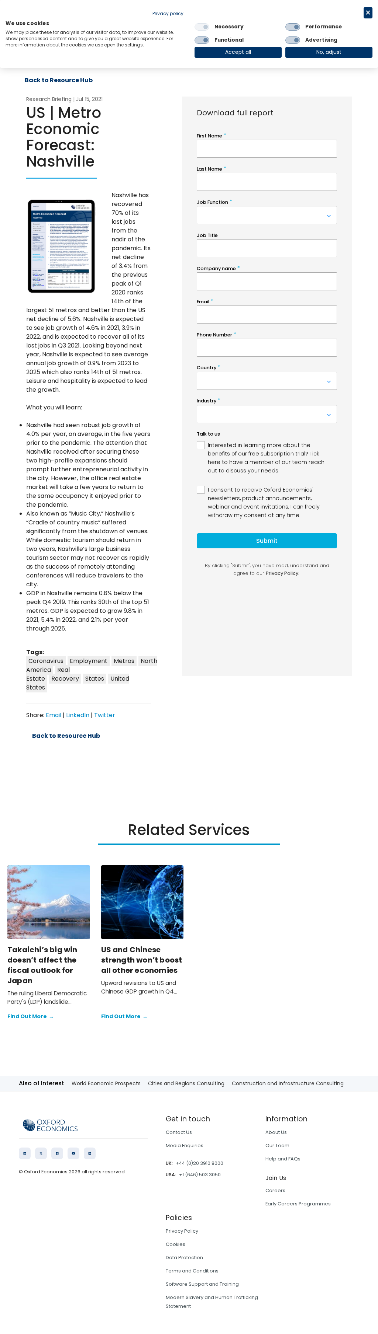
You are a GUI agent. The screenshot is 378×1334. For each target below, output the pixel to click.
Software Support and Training (202, 1284)
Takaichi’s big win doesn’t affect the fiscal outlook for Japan (42, 965)
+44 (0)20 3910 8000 (199, 1163)
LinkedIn (77, 715)
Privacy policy (167, 13)
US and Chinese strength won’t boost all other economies (141, 959)
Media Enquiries (184, 1145)
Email (53, 715)
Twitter (104, 715)
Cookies (175, 1244)
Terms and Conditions (192, 1271)
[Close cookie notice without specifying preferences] (368, 12)
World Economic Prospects (106, 1083)
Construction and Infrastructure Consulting (288, 1083)
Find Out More (30, 1016)
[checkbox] (202, 27)
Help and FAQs (282, 1159)
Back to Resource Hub (59, 80)
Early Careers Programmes (298, 1204)
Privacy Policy (182, 1231)
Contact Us (179, 1132)
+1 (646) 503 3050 (200, 1174)
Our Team (277, 1145)
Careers (275, 1190)
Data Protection (184, 1257)
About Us (276, 1132)
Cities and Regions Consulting (186, 1083)
